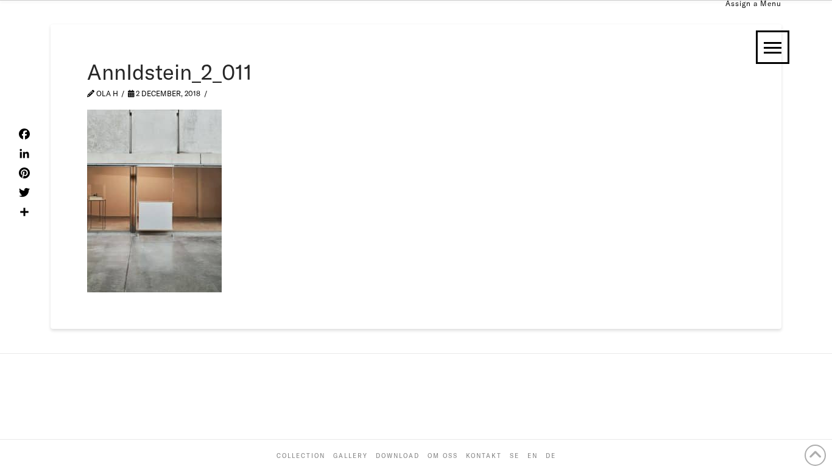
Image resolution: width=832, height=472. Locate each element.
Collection (301, 456)
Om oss (443, 456)
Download (398, 456)
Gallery (350, 456)
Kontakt (484, 456)
